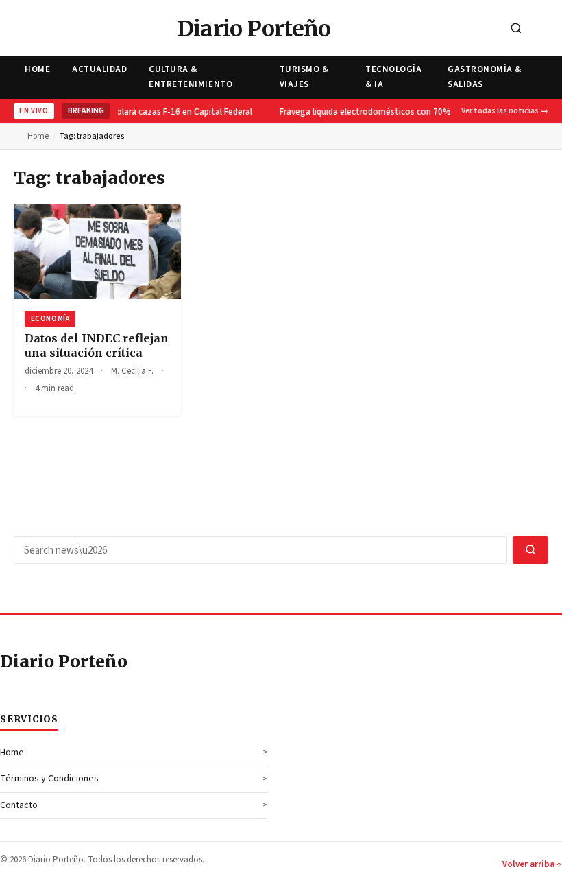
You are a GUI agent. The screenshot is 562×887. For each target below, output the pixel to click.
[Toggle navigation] (547, 29)
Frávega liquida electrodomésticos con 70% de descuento (389, 112)
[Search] (516, 29)
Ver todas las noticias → (504, 111)
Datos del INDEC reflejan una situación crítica (97, 345)
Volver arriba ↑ (532, 864)
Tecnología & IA (393, 76)
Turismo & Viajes (304, 76)
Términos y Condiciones (49, 778)
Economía (50, 319)
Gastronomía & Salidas (485, 76)
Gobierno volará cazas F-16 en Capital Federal (160, 112)
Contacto (19, 805)
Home (37, 69)
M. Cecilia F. (132, 371)
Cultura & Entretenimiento (190, 76)
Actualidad (99, 69)
